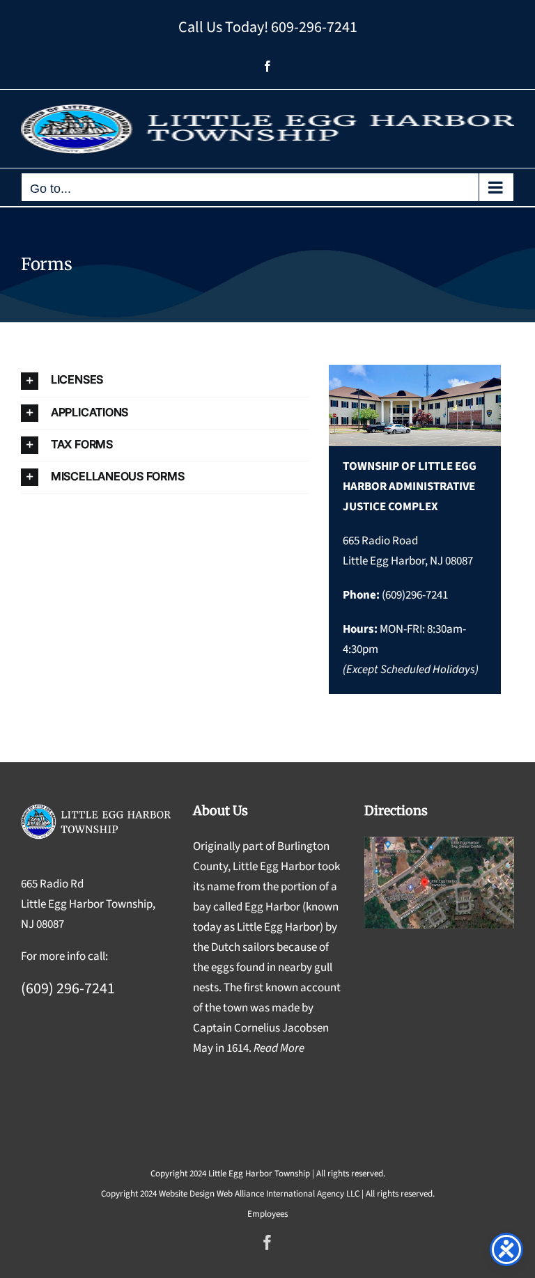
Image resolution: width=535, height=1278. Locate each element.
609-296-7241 (314, 27)
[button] (165, 380)
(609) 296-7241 (68, 988)
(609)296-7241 (415, 595)
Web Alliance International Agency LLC (288, 1194)
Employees (267, 1214)
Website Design (187, 1194)
